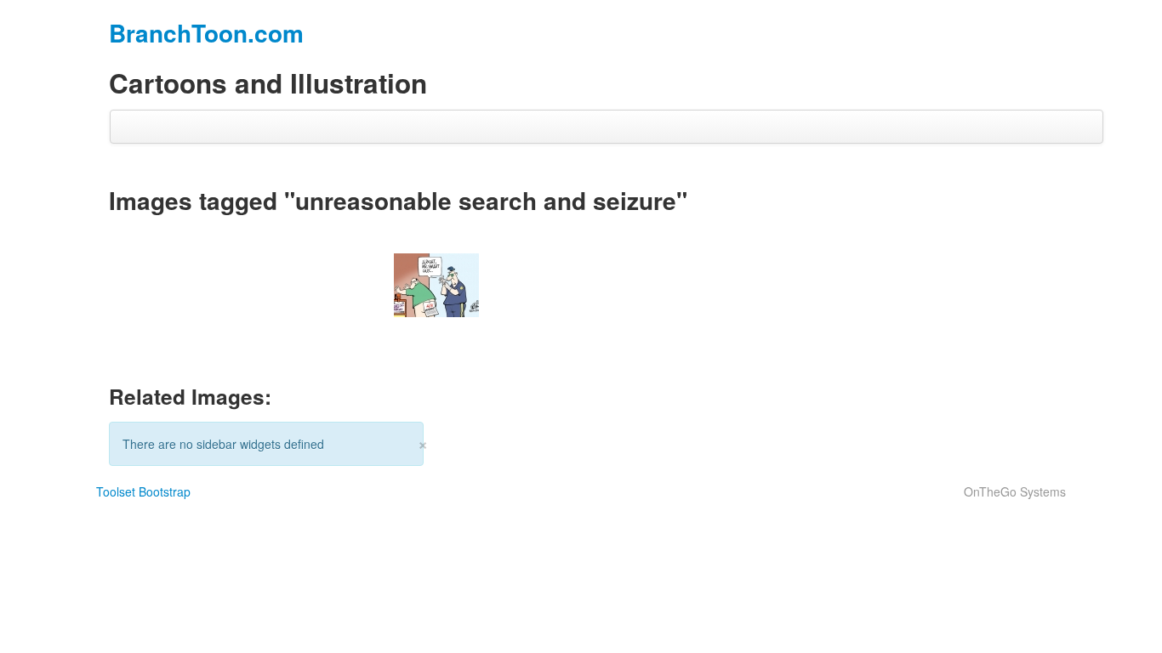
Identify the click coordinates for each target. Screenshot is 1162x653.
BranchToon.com (206, 32)
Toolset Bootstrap (143, 491)
